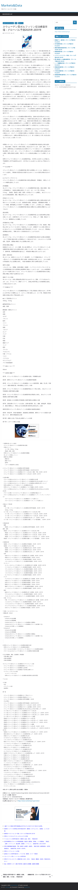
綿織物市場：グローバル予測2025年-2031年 (39, 876)
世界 (16, 23)
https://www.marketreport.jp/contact (28, 801)
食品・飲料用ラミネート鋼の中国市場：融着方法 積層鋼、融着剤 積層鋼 (21, 864)
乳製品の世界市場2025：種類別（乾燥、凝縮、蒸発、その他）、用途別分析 (14, 876)
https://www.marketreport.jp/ (62, 31)
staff (13, 33)
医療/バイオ (21, 23)
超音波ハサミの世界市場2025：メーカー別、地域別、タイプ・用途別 (21, 853)
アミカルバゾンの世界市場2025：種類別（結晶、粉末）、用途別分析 (21, 839)
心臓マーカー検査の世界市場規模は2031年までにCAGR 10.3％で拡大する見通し (23, 826)
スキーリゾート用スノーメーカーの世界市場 (15, 856)
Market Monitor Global (8, 23)
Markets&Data (11, 5)
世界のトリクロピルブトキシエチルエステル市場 (16, 836)
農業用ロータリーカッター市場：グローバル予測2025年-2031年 (19, 833)
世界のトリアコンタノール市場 (11, 851)
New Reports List (7, 14)
